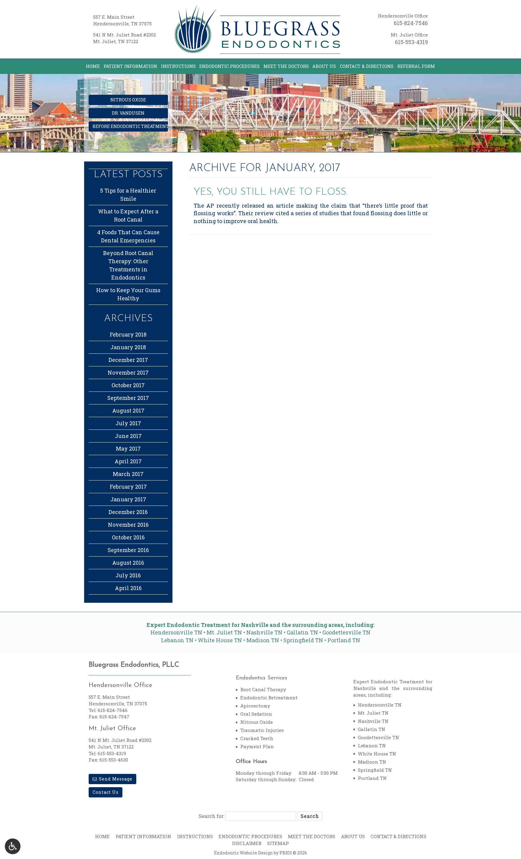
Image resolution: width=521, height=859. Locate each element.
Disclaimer (246, 843)
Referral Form (416, 66)
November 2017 (128, 372)
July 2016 (128, 575)
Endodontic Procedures (229, 66)
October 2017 (128, 385)
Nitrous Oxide (256, 722)
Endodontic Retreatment (269, 698)
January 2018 (128, 347)
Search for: (211, 816)
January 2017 (128, 499)
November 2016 (128, 524)
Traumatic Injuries (262, 730)
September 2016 (128, 550)
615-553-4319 (411, 42)
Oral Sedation (256, 714)
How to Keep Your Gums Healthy (128, 294)
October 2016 (128, 537)
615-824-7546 (411, 23)
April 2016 (128, 588)
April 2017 (128, 461)
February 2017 (128, 486)
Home (93, 66)
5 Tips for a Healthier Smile (128, 194)
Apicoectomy (255, 706)
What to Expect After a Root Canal (128, 215)
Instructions (178, 66)
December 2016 (128, 512)
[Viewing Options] (13, 846)
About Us (324, 66)
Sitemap (278, 843)
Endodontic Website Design (243, 853)
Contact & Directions (366, 66)
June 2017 (128, 435)
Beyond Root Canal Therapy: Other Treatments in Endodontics (128, 265)
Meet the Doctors (286, 66)
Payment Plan (257, 746)
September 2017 (128, 397)
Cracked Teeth (256, 738)
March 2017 (128, 473)
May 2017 (128, 448)
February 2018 (128, 334)
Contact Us (105, 792)
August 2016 (128, 562)
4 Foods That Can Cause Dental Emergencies (128, 236)
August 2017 (128, 410)
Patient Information (130, 66)
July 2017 (128, 423)
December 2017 (128, 359)
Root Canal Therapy (263, 689)
